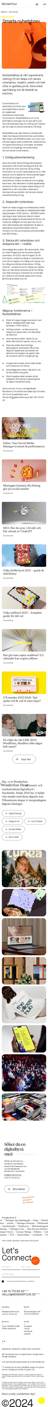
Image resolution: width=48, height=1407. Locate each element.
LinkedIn (27, 1330)
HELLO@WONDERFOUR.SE (21, 1290)
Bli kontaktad (19, 1185)
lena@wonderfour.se (20, 397)
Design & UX (14, 818)
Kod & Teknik (36, 818)
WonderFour (9, 4)
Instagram (28, 1322)
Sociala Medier (15, 825)
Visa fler (26, 759)
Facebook (28, 1327)
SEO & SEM (14, 833)
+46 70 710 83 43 (15, 1287)
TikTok (27, 1325)
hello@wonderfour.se (10, 1308)
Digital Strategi (15, 810)
